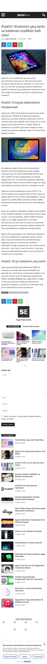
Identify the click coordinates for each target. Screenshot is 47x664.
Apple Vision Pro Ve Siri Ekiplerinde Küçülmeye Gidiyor (29, 566)
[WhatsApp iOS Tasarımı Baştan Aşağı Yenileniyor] (7, 557)
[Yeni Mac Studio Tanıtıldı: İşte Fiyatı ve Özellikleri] (8, 335)
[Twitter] (9, 44)
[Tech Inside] (41, 626)
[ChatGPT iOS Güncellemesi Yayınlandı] (7, 488)
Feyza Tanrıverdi (10, 39)
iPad (26, 292)
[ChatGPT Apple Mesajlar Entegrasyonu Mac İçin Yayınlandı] (7, 580)
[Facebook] (3, 44)
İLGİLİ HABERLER (13, 326)
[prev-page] (22, 365)
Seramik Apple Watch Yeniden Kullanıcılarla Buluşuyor (27, 498)
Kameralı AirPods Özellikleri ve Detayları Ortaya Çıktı (27, 475)
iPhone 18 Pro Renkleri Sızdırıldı (28, 531)
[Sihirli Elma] (19, 626)
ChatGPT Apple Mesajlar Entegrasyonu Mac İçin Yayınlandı (29, 578)
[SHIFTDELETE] (8, 626)
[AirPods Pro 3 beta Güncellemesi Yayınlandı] (7, 591)
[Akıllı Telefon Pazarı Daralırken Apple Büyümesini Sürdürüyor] (7, 511)
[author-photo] (23, 311)
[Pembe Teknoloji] (19, 633)
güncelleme (19, 292)
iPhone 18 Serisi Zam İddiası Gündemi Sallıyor (23, 343)
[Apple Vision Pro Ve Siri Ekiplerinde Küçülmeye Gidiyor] (7, 568)
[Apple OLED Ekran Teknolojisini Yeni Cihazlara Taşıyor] (7, 523)
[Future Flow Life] (30, 633)
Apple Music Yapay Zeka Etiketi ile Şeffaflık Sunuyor (29, 601)
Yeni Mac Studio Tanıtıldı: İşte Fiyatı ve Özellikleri (8, 343)
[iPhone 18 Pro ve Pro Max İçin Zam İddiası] (39, 352)
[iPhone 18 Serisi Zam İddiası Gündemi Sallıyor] (23, 335)
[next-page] (25, 365)
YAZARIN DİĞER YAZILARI (31, 326)
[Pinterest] (14, 44)
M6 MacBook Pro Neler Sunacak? (28, 543)
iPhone (19, 279)
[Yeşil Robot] (30, 626)
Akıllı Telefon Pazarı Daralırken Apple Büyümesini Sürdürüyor (30, 509)
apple (11, 292)
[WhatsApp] (20, 44)
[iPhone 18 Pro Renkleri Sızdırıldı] (7, 534)
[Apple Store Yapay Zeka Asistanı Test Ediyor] (23, 352)
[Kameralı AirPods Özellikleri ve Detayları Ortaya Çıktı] (7, 477)
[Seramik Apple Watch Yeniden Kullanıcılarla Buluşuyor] (7, 500)
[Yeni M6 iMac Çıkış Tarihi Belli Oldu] (8, 352)
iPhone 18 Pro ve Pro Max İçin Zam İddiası (38, 359)
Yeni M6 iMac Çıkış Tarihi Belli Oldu (7, 359)
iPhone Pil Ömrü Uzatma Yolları (37, 342)
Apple (10, 20)
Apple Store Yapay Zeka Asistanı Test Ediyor (22, 360)
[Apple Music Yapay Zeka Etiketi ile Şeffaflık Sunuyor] (7, 603)
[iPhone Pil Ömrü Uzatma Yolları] (39, 335)
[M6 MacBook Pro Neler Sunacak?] (7, 546)
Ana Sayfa (4, 20)
